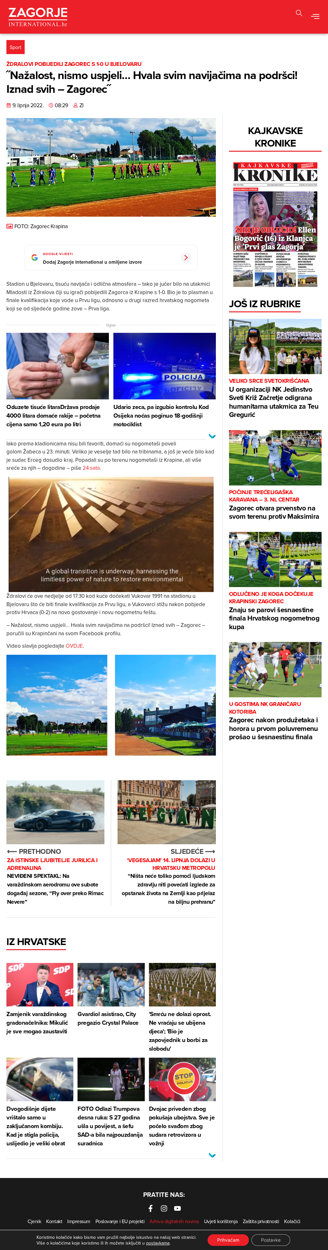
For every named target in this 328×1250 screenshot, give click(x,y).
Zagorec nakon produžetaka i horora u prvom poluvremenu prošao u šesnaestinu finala (273, 721)
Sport (15, 47)
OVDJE (74, 646)
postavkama (157, 1243)
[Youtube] (177, 1208)
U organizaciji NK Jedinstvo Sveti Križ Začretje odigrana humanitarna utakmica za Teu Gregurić (273, 398)
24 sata (91, 468)
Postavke (271, 1240)
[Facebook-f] (150, 1208)
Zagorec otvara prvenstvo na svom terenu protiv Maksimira (274, 505)
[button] (299, 14)
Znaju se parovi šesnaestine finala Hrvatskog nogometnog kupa (274, 611)
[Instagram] (164, 1208)
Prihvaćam (228, 1240)
